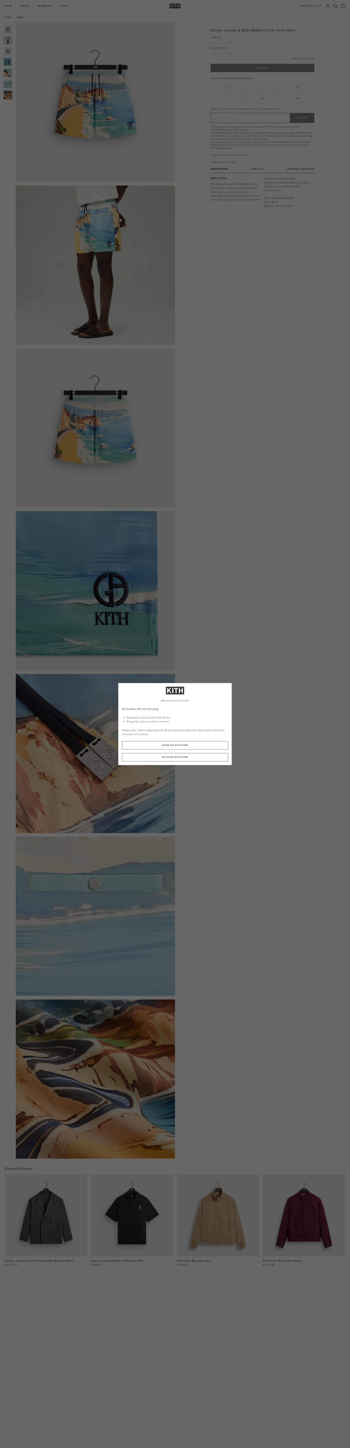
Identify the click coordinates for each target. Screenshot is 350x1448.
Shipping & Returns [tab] (300, 168)
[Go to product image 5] (8, 73)
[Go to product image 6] (8, 84)
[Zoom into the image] (95, 102)
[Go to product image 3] (8, 51)
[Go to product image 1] (8, 29)
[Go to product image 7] (8, 95)
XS (227, 88)
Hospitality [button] (311, 5)
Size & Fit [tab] (257, 168)
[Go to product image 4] (8, 62)
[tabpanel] (262, 192)
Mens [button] (25, 5)
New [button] (8, 5)
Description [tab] (219, 168)
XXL (298, 98)
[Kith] (175, 6)
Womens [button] (45, 5)
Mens (20, 17)
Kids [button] (65, 5)
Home (8, 17)
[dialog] (175, 724)
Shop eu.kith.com (175, 745)
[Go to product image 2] (8, 40)
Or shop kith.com (175, 757)
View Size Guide (303, 58)
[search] (335, 6)
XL (262, 98)
